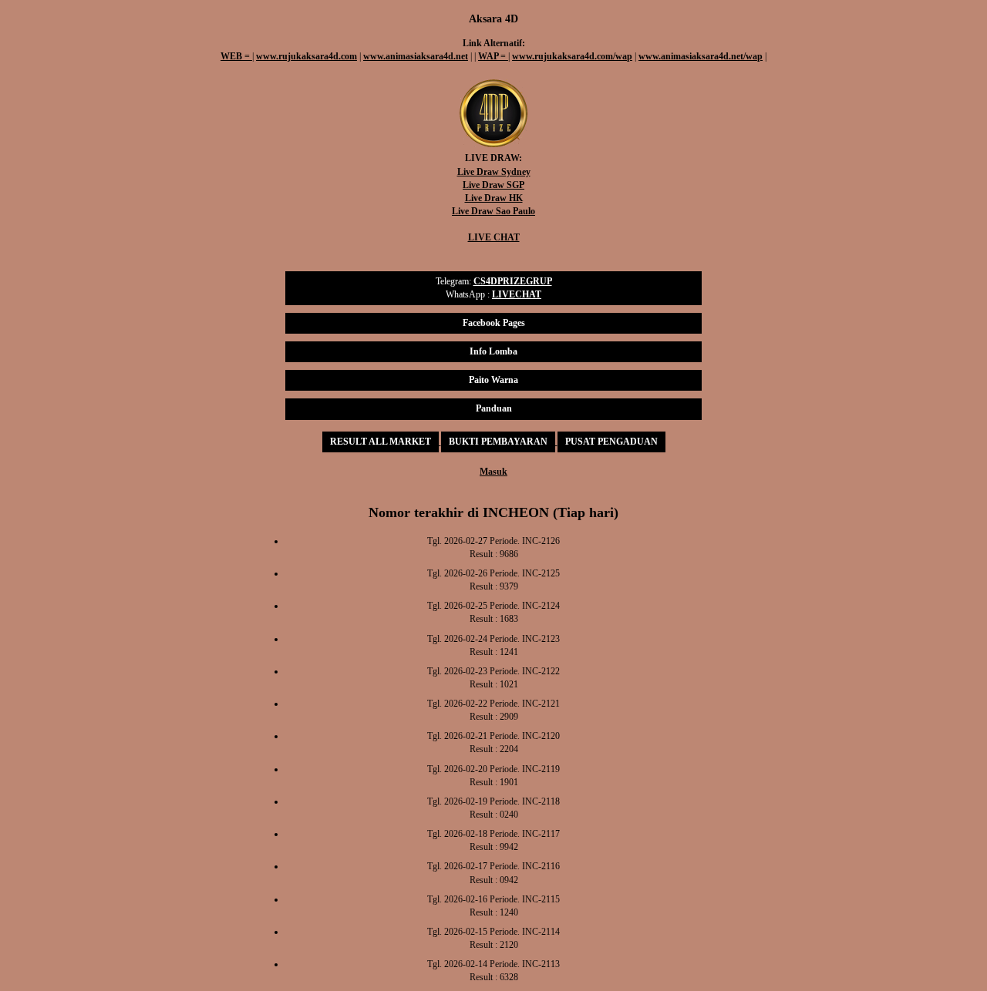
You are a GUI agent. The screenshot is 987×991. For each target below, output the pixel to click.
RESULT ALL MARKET (380, 441)
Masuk (493, 471)
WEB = (236, 56)
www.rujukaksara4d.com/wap (572, 56)
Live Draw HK (494, 198)
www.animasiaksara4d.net (415, 56)
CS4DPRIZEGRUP (512, 281)
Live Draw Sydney (494, 171)
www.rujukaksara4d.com (306, 56)
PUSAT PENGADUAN (611, 441)
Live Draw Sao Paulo (493, 211)
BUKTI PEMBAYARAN (498, 441)
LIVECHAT (516, 294)
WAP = (493, 56)
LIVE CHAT (494, 237)
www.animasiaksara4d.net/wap (700, 56)
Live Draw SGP (493, 185)
